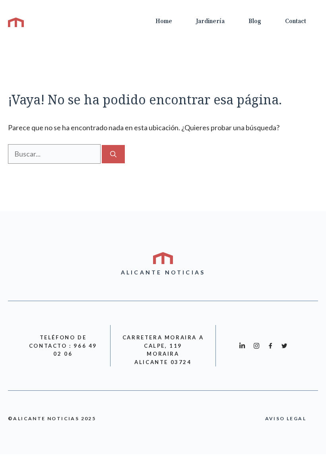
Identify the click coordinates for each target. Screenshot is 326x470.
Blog (254, 21)
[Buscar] (113, 154)
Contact (295, 21)
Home (163, 21)
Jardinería (210, 21)
